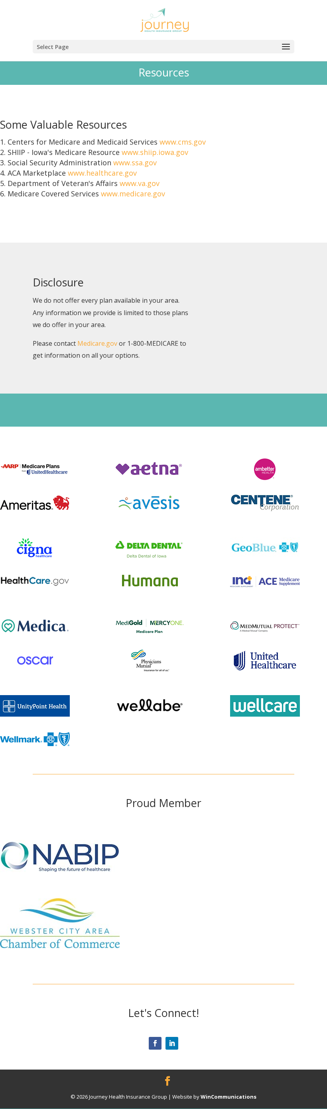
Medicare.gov (97, 343)
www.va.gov (140, 183)
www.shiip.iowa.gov (155, 152)
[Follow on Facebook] (155, 1043)
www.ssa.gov (135, 162)
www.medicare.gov (133, 193)
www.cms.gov (183, 142)
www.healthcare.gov (102, 173)
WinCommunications (228, 1096)
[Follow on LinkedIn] (171, 1043)
